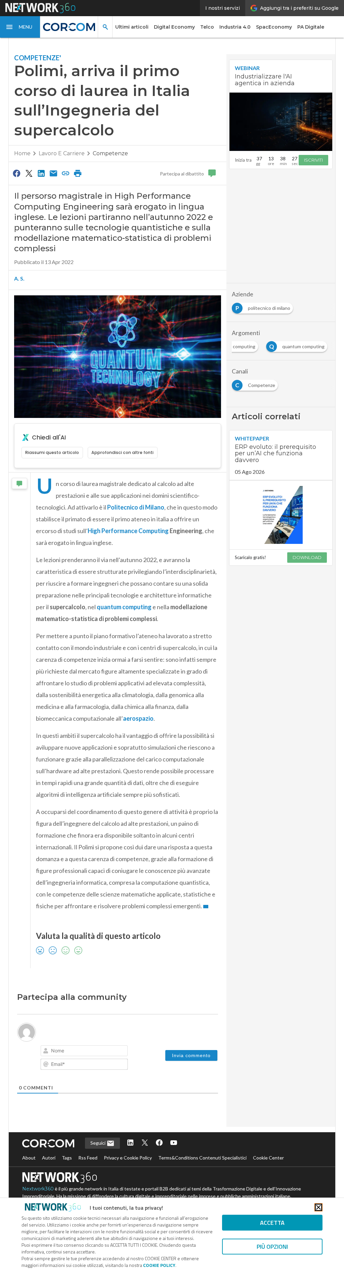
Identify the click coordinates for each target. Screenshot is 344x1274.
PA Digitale (310, 27)
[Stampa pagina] (78, 173)
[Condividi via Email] (53, 173)
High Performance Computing (128, 530)
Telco (207, 27)
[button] (20, 27)
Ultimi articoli (131, 27)
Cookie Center (268, 1158)
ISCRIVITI (313, 160)
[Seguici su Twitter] (145, 1143)
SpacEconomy (274, 27)
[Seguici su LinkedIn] (130, 1143)
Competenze (110, 153)
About (29, 1158)
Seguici (98, 1143)
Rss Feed (87, 1158)
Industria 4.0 (235, 27)
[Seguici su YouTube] (174, 1143)
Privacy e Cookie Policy (128, 1158)
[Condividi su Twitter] (29, 173)
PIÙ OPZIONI (272, 1246)
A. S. (19, 278)
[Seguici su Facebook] (159, 1143)
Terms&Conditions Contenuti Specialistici (202, 1158)
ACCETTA (272, 1222)
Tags (67, 1158)
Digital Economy (174, 27)
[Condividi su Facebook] (16, 173)
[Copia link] (65, 173)
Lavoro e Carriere (62, 153)
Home (22, 153)
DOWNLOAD (307, 557)
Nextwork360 (38, 1189)
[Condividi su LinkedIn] (41, 173)
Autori (48, 1158)
